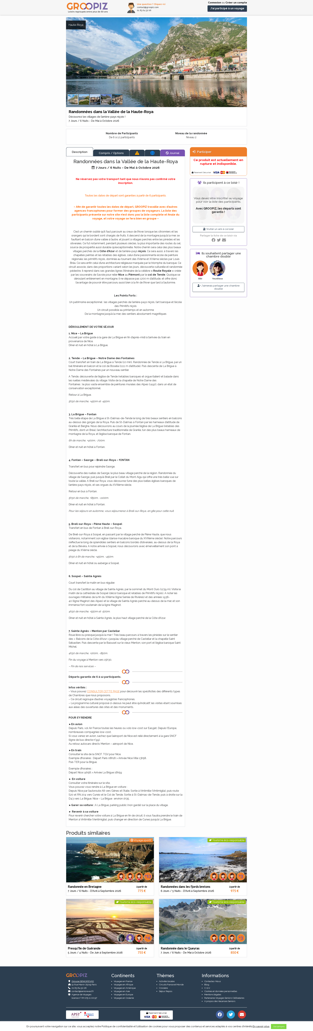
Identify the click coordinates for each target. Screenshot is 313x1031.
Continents (122, 975)
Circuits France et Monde (171, 984)
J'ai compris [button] (278, 1026)
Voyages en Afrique (123, 984)
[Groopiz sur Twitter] (231, 1014)
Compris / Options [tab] (111, 153)
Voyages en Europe (123, 994)
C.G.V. (207, 988)
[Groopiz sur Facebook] (220, 1014)
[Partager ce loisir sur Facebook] (214, 240)
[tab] (137, 153)
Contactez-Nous (212, 981)
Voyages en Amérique (125, 988)
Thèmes (165, 975)
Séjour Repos (165, 991)
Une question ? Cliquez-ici (151, 4)
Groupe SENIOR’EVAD (83, 981)
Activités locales (167, 981)
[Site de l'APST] (76, 1014)
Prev (64, 66)
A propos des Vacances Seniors (219, 1001)
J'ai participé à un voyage (227, 8)
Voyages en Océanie (124, 998)
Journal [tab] (174, 153)
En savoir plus (261, 1026)
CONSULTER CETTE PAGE (103, 691)
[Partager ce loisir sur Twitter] (219, 240)
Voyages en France (123, 981)
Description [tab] (79, 152)
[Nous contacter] (242, 1014)
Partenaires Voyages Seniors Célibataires (224, 998)
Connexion (214, 2)
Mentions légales (212, 994)
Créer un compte (236, 2)
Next (249, 66)
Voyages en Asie (122, 991)
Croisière (163, 988)
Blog (206, 984)
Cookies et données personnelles (220, 991)
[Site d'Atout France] (89, 1014)
